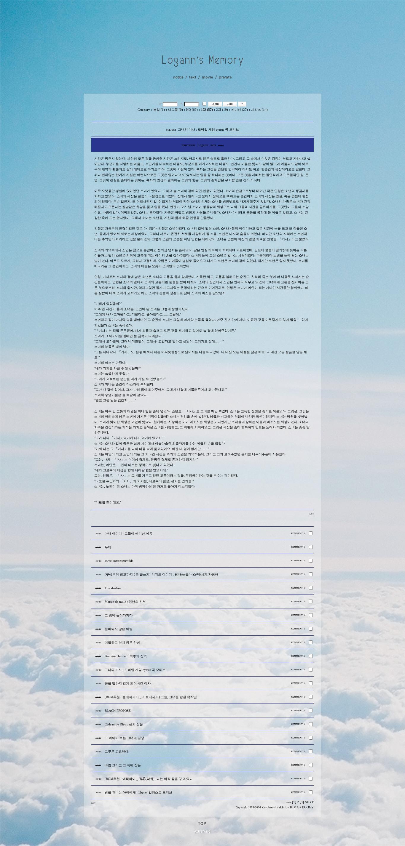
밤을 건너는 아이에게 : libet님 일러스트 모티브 (138, 792)
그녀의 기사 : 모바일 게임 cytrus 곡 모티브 (135, 670)
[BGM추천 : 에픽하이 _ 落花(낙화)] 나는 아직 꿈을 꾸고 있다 (149, 779)
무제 (108, 547)
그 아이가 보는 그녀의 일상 (124, 738)
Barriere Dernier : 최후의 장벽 (126, 656)
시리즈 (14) (259, 109)
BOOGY (308, 807)
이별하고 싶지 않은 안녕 (122, 642)
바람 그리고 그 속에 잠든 (123, 765)
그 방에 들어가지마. (119, 615)
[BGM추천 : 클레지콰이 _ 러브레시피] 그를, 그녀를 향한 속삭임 (151, 697)
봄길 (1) (159, 109)
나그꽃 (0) (175, 109)
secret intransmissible (119, 561)
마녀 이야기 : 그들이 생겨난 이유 (128, 533)
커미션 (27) (239, 109)
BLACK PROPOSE (118, 710)
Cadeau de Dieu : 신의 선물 (124, 724)
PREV (288, 803)
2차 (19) (222, 109)
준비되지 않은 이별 (119, 629)
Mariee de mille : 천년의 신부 (125, 601)
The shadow (113, 588)
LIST (312, 514)
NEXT (309, 802)
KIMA (294, 807)
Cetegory (144, 109)
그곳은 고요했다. (117, 751)
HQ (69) (192, 109)
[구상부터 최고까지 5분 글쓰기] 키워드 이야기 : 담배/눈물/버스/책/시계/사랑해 (161, 574)
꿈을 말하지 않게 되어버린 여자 (128, 683)
